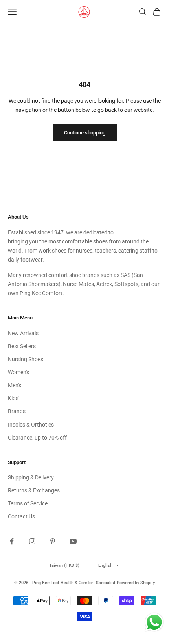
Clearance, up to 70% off (37, 438)
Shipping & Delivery (31, 477)
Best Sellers (22, 346)
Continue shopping (84, 133)
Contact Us (21, 516)
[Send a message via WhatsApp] (154, 622)
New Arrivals (23, 333)
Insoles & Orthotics (31, 425)
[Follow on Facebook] (12, 541)
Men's (14, 385)
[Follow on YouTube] (73, 541)
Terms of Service (28, 503)
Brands (17, 411)
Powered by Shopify (136, 582)
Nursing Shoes (25, 359)
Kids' (13, 398)
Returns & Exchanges (34, 490)
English (105, 565)
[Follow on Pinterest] (53, 541)
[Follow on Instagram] (32, 541)
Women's (18, 372)
